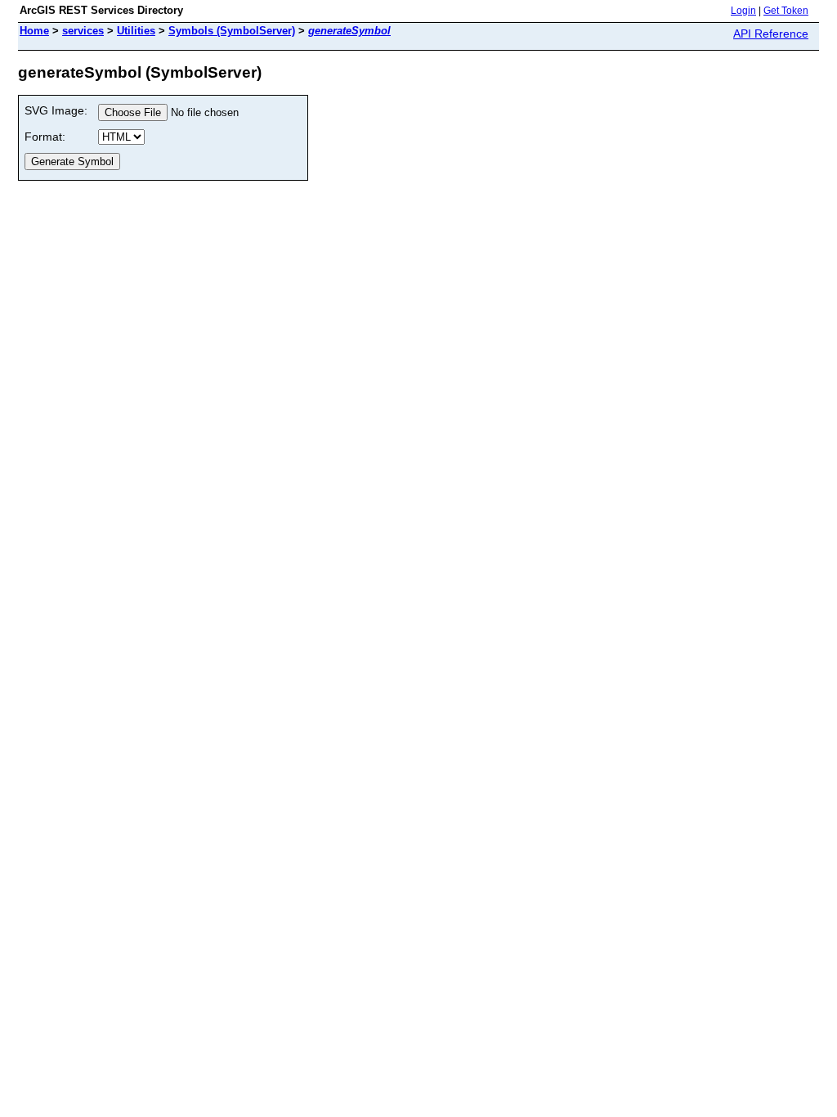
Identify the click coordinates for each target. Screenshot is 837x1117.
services (83, 31)
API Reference (770, 33)
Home (34, 31)
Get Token (785, 11)
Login (743, 11)
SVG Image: (56, 110)
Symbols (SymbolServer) (231, 31)
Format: (45, 136)
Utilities (136, 31)
